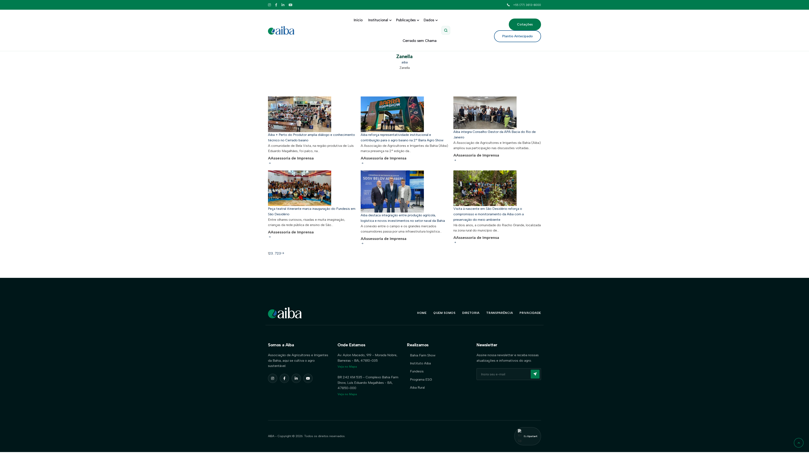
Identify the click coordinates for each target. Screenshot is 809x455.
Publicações (406, 20)
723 (278, 253)
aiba (405, 62)
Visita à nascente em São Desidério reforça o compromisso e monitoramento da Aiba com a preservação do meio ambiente (488, 214)
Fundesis (417, 371)
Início (358, 20)
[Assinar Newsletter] (535, 374)
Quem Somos (444, 313)
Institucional (378, 20)
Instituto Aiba (420, 363)
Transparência (499, 313)
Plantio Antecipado (517, 36)
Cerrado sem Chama (420, 41)
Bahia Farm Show (422, 355)
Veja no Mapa (347, 366)
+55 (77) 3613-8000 (527, 5)
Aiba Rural (417, 387)
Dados (429, 20)
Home (422, 313)
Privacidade (530, 313)
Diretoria (471, 313)
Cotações (525, 24)
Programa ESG (421, 379)
